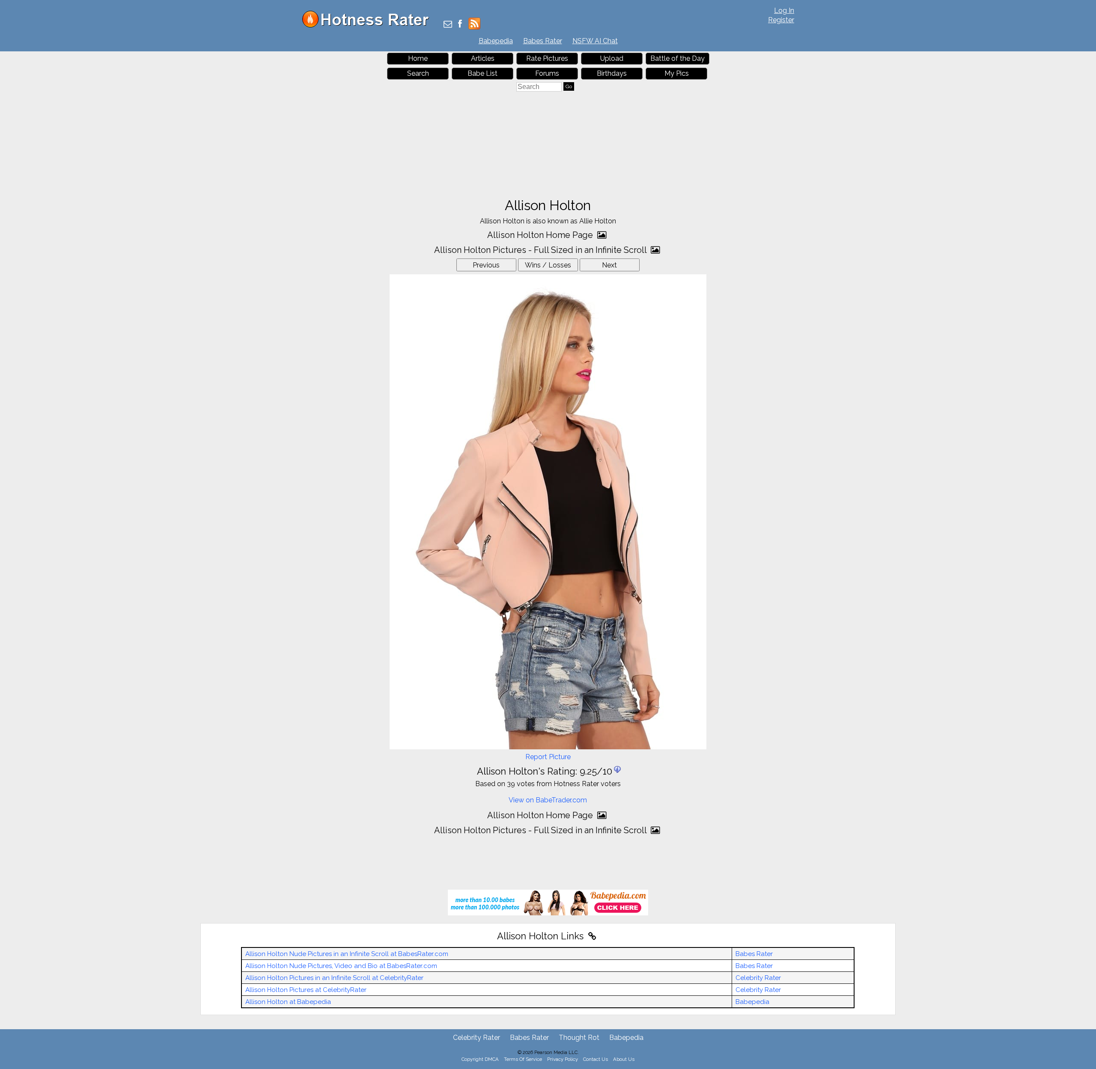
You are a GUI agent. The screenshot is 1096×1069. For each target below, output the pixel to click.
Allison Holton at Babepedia (288, 1002)
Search (418, 73)
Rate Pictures (547, 58)
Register (781, 20)
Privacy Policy (562, 1059)
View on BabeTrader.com (548, 800)
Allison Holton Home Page (541, 235)
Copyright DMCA (480, 1059)
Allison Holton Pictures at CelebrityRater (305, 990)
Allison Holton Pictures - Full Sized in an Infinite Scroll (541, 250)
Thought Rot (579, 1037)
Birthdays (612, 73)
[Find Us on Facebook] (460, 25)
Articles (482, 58)
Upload (611, 58)
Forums (547, 73)
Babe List (482, 73)
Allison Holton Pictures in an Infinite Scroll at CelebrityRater (334, 978)
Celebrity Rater (758, 978)
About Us (623, 1059)
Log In (784, 10)
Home (418, 58)
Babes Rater (542, 41)
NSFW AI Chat (595, 41)
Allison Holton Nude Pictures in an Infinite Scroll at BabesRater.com (346, 954)
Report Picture (548, 757)
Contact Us (595, 1059)
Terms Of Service (523, 1059)
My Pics (676, 73)
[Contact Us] (447, 25)
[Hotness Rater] (368, 25)
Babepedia (496, 41)
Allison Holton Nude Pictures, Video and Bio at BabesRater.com (341, 966)
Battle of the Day (677, 58)
